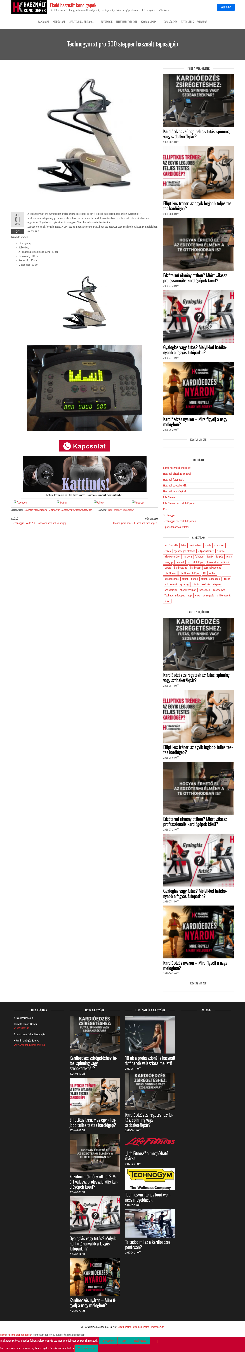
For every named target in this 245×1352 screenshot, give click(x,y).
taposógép (204, 590)
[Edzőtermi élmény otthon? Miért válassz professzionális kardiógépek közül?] (198, 244)
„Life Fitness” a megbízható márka (146, 1156)
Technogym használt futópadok (76, 509)
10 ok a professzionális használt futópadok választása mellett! (150, 1060)
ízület (167, 601)
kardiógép (195, 567)
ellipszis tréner (206, 551)
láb (204, 573)
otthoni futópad (190, 578)
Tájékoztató (140, 1340)
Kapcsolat (43, 21)
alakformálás (171, 545)
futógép (168, 562)
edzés (167, 551)
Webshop (226, 7)
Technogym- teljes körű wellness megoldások (148, 1197)
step (110, 509)
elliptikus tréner (172, 556)
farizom (187, 556)
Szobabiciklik (148, 21)
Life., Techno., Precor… (81, 21)
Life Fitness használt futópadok (179, 503)
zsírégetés (208, 595)
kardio (167, 567)
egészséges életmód (184, 551)
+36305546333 (21, 1028)
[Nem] (153, 1341)
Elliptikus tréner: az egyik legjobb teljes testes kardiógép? (198, 206)
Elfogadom (108, 1340)
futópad (180, 562)
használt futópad (195, 562)
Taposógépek (170, 21)
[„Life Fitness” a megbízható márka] (150, 1141)
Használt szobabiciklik (175, 485)
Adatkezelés (124, 1327)
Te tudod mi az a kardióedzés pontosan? (147, 1244)
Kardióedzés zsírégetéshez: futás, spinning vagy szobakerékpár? (196, 134)
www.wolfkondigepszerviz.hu (29, 1045)
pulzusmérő (170, 584)
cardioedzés (195, 545)
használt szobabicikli (218, 562)
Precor (166, 509)
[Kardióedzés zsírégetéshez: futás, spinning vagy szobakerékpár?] (198, 100)
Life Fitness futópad (190, 573)
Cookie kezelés (141, 1327)
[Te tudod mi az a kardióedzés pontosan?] (150, 1223)
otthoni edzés (171, 578)
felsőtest (199, 556)
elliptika (221, 551)
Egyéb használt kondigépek (177, 467)
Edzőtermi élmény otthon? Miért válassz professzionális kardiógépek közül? (195, 278)
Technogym (54, 509)
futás (229, 556)
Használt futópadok (173, 479)
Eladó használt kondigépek (73, 5)
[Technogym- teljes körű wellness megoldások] (150, 1179)
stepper (117, 509)
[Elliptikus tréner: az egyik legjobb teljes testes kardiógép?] (198, 172)
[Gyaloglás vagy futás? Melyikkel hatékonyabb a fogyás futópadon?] (198, 316)
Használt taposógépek (35, 509)
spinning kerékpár (201, 584)
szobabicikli (170, 590)
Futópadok (106, 21)
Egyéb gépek (187, 21)
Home (3, 1334)
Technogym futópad (174, 595)
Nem (123, 1340)
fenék (210, 556)
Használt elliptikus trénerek (177, 473)
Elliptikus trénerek (126, 21)
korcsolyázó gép (212, 567)
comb (208, 545)
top (190, 595)
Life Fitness (169, 497)
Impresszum (157, 1327)
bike (183, 545)
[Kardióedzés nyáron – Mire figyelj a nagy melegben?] (198, 388)
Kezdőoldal (59, 21)
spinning (184, 584)
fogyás (219, 556)
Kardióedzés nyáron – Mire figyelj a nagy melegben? (195, 421)
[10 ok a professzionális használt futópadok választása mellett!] (150, 1034)
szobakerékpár (188, 590)
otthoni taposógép (210, 578)
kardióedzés (180, 567)
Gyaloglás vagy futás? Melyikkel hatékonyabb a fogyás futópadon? (195, 350)
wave (197, 595)
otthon (212, 573)
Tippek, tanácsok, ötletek (176, 527)
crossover (219, 545)
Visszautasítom (86, 1348)
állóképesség (224, 595)
